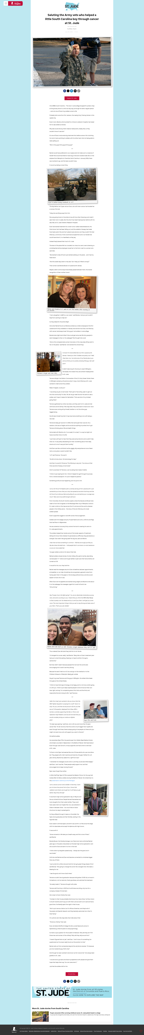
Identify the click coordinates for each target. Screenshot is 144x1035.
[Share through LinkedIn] (71, 90)
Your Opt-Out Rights (127, 1031)
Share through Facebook (64, 90)
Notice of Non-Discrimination (86, 1031)
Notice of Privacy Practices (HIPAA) (65, 1031)
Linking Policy (54, 1031)
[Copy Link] (78, 90)
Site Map (105, 1031)
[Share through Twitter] (68, 91)
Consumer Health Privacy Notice (115, 1031)
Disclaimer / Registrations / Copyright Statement (39, 1031)
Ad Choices (76, 1031)
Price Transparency (98, 1031)
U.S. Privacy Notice (24, 1031)
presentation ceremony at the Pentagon (63, 780)
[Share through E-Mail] (75, 90)
